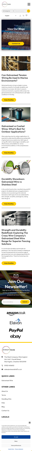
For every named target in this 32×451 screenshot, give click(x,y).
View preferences (16, 445)
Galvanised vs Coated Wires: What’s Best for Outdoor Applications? (13, 129)
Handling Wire (6, 399)
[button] (29, 422)
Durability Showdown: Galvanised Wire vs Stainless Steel (13, 181)
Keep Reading (8, 100)
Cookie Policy (11, 449)
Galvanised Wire (7, 380)
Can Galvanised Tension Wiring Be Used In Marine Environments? (15, 78)
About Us (5, 391)
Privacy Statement (19, 449)
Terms (4, 395)
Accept (16, 437)
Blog (3, 406)
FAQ (3, 403)
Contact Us (5, 410)
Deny (16, 441)
